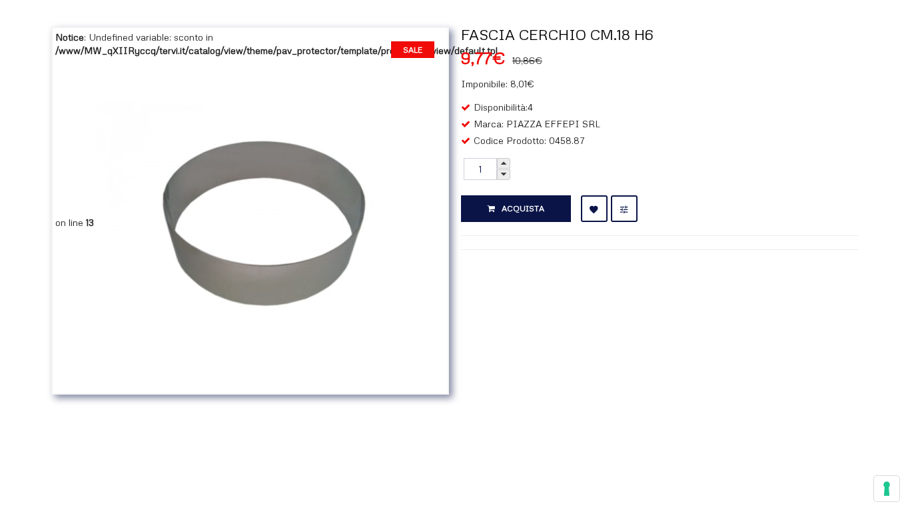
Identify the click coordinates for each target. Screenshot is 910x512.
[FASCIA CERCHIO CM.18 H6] (263, 222)
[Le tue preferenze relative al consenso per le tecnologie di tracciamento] (886, 488)
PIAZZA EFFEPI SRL (553, 123)
